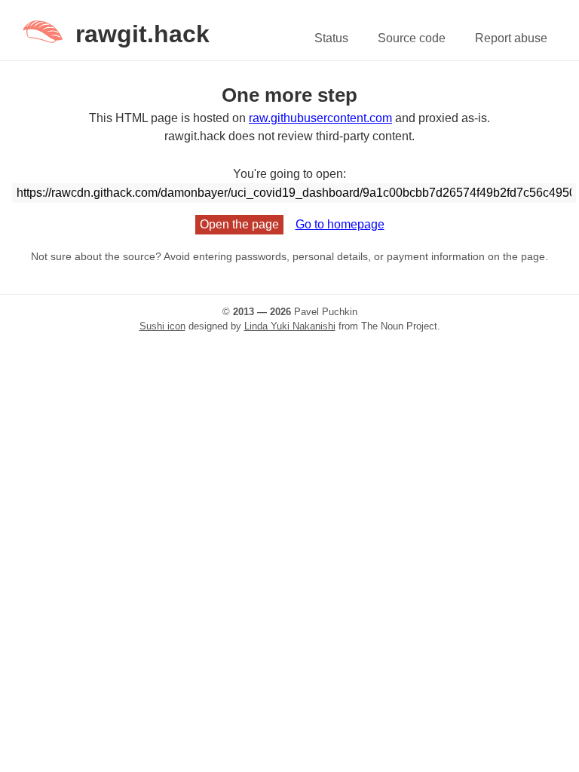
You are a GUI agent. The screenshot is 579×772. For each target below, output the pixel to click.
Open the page (239, 224)
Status (331, 38)
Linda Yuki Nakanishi (289, 326)
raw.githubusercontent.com (320, 118)
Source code (412, 38)
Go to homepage (340, 224)
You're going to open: (289, 173)
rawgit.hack (142, 33)
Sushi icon (162, 326)
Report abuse (511, 38)
